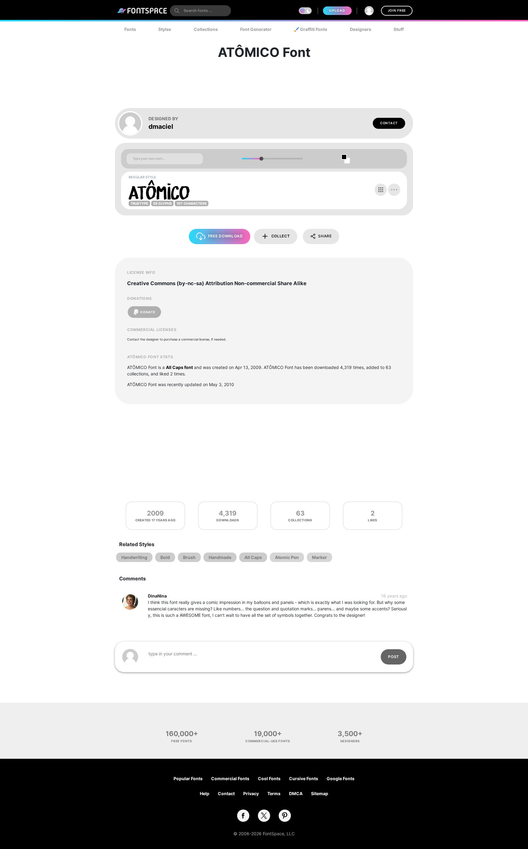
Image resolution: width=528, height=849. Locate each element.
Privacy (251, 793)
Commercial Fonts (230, 778)
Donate (147, 312)
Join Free (397, 11)
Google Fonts (340, 778)
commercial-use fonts (267, 741)
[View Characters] (381, 190)
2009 (155, 513)
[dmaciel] (133, 123)
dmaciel (160, 126)
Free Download (225, 236)
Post (393, 656)
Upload (337, 11)
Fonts (130, 29)
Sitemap (319, 793)
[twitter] (264, 816)
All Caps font (179, 367)
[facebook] (243, 816)
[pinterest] (285, 816)
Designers (360, 29)
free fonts (181, 741)
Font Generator (256, 29)
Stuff (399, 29)
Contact (389, 123)
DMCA (295, 793)
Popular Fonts (188, 778)
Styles (164, 29)
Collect (280, 236)
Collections (206, 29)
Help (204, 793)
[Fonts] (142, 10)
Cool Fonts (269, 778)
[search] (200, 10)
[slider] (261, 159)
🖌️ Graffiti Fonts (310, 29)
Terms (273, 793)
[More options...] (394, 190)
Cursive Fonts (303, 778)
